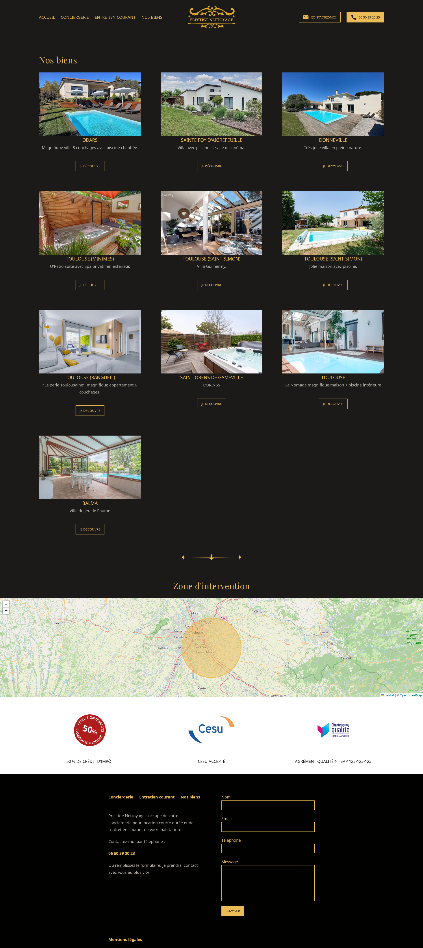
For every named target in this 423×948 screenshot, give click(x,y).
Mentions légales (125, 939)
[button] (6, 604)
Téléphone (231, 840)
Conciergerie (75, 17)
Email (226, 818)
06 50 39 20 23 (121, 853)
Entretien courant (115, 17)
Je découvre (90, 166)
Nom (226, 797)
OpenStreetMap (411, 695)
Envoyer (233, 911)
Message (229, 861)
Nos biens (151, 17)
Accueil (47, 17)
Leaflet (389, 695)
